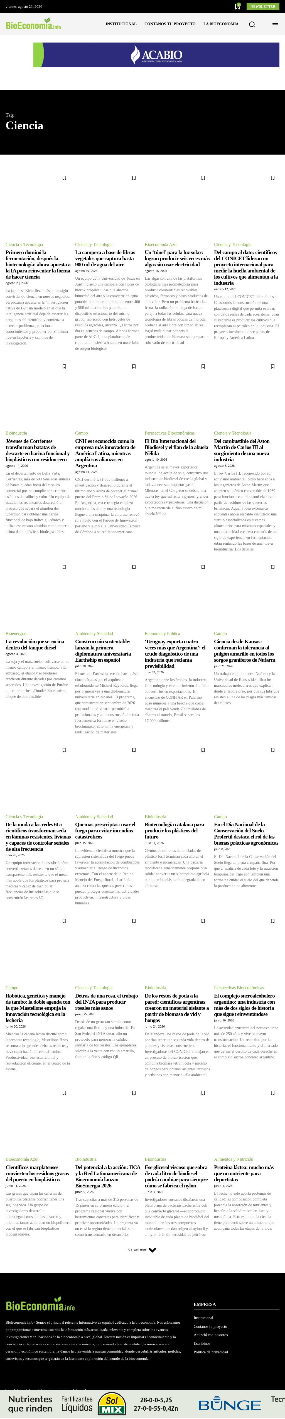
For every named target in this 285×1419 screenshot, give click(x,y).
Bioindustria (16, 433)
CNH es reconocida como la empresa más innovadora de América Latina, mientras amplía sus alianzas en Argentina (105, 453)
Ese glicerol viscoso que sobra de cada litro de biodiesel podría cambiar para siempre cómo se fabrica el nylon (176, 1176)
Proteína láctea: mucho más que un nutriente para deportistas (244, 1173)
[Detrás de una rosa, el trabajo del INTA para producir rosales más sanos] (108, 947)
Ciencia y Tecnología (24, 244)
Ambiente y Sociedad (94, 633)
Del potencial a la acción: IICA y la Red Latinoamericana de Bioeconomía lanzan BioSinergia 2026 (107, 1176)
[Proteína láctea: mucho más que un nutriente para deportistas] (246, 1119)
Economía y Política (162, 633)
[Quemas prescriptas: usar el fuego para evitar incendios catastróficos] (108, 776)
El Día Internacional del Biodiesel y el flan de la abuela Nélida (176, 447)
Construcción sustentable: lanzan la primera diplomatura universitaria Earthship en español (103, 650)
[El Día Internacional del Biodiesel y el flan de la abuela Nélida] (177, 392)
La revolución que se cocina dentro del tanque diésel (35, 644)
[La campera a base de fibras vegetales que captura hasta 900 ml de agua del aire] (108, 204)
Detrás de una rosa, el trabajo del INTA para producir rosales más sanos (106, 1002)
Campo (81, 433)
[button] (252, 24)
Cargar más (137, 1249)
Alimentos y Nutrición (233, 1159)
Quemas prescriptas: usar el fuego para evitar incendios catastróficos (105, 830)
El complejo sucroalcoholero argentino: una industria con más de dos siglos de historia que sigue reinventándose (244, 1005)
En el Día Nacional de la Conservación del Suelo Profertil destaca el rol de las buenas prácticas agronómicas (246, 833)
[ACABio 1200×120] (156, 65)
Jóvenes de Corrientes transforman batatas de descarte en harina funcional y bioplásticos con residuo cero (38, 450)
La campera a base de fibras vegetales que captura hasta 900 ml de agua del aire (105, 258)
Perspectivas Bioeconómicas (170, 433)
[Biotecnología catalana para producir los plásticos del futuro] (177, 776)
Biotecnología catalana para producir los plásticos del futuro (174, 830)
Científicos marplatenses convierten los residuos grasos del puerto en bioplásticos (37, 1173)
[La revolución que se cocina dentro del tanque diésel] (38, 593)
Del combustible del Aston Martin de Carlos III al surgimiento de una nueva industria (241, 450)
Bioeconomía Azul (161, 244)
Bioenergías (16, 633)
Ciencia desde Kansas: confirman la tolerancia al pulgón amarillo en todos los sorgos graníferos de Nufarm (244, 650)
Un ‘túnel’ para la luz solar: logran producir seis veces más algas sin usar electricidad (177, 258)
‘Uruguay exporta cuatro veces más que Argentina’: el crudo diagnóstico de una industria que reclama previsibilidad (175, 653)
